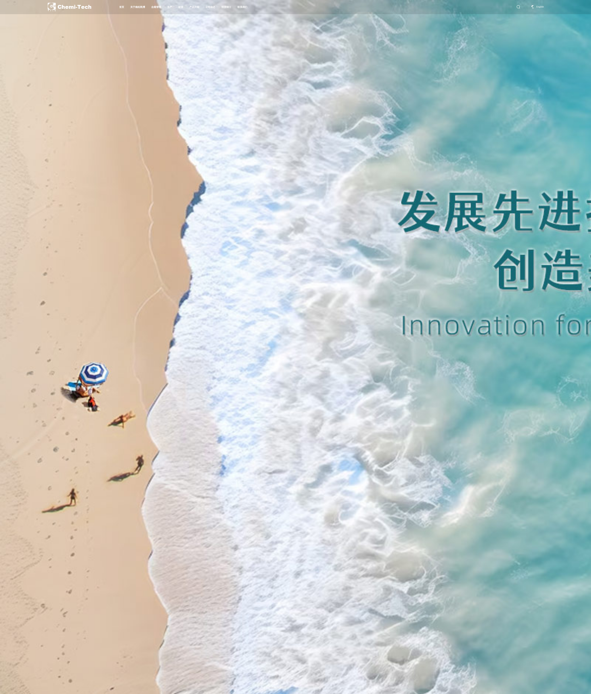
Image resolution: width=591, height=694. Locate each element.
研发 (180, 7)
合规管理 (156, 7)
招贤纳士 (226, 7)
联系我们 (242, 7)
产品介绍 (194, 7)
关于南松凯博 (137, 7)
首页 (121, 7)
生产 (169, 7)
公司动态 (210, 7)
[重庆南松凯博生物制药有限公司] (69, 3)
